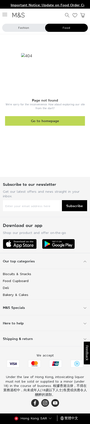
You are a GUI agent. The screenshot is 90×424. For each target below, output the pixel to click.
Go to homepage (45, 121)
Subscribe (74, 206)
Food (66, 28)
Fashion (23, 28)
